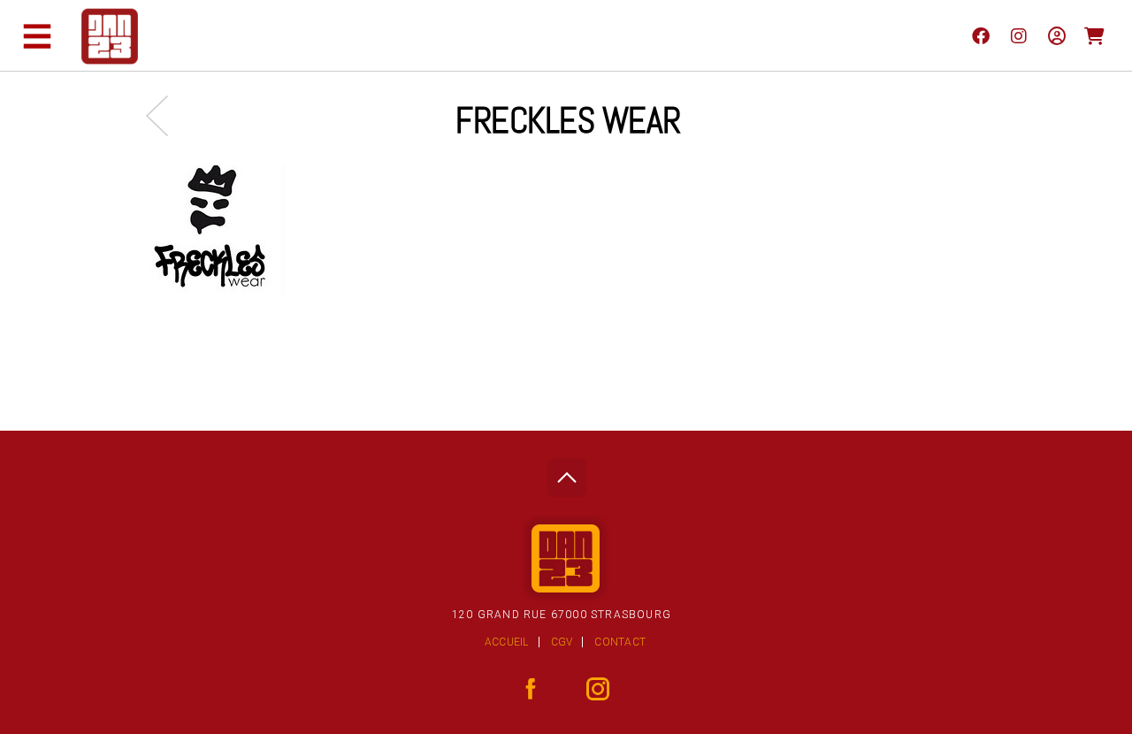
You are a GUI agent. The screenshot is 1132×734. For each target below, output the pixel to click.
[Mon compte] (1056, 35)
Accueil (507, 642)
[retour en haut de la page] (566, 472)
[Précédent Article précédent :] (166, 115)
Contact (620, 642)
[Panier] (1094, 35)
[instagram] (1018, 35)
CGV (562, 642)
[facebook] (980, 35)
